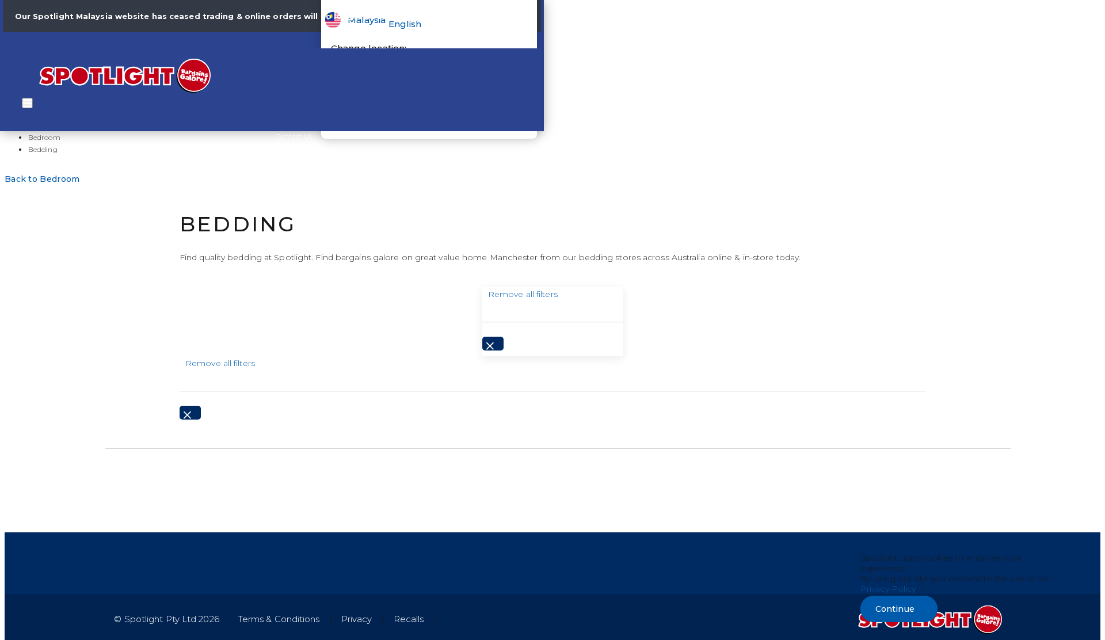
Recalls (409, 619)
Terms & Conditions (279, 619)
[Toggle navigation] (27, 103)
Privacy (356, 619)
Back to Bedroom (42, 179)
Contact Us (294, 136)
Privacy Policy (888, 589)
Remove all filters (523, 294)
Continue (895, 609)
